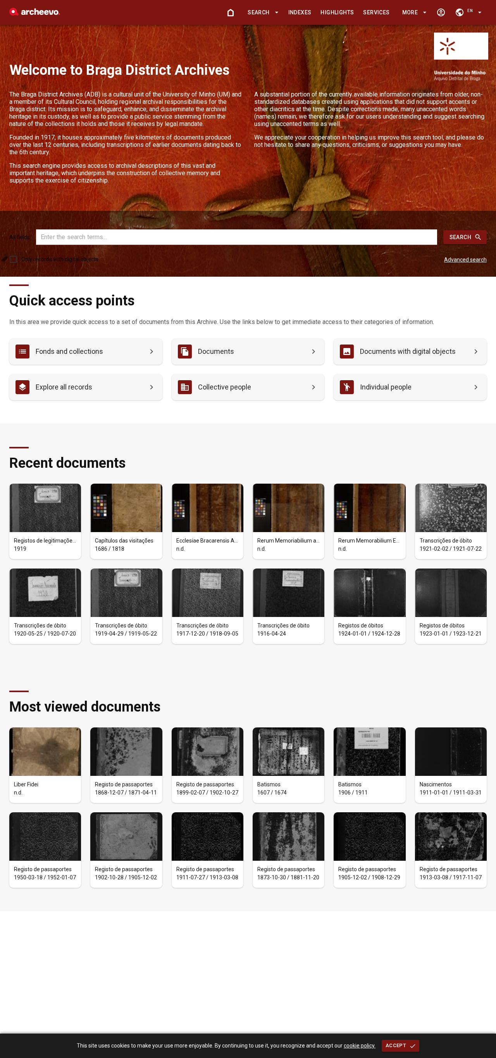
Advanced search (465, 260)
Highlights (337, 12)
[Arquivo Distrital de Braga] (34, 13)
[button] (261, 12)
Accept (396, 1045)
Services (376, 12)
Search (460, 237)
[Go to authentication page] (441, 12)
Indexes (300, 12)
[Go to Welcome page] (230, 12)
